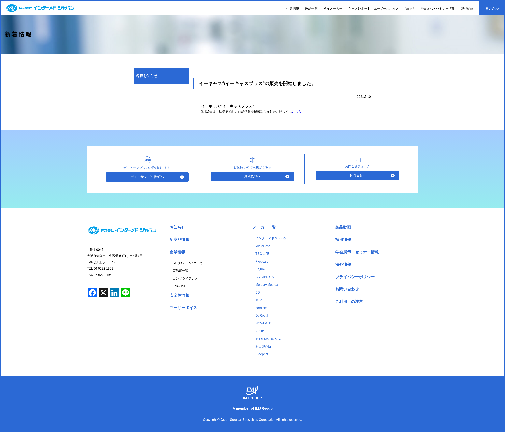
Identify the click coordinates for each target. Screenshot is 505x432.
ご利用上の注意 (349, 301)
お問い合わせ (491, 8)
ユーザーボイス (183, 307)
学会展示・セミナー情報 (437, 8)
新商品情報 (179, 239)
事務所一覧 (180, 270)
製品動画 (467, 8)
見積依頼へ (252, 176)
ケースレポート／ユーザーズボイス (373, 8)
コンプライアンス (185, 278)
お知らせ (177, 227)
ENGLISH (180, 286)
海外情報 (343, 264)
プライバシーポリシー (355, 276)
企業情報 (177, 252)
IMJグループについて (188, 263)
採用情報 (343, 239)
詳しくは (290, 111)
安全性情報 (179, 295)
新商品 (409, 8)
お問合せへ (357, 175)
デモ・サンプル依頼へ (147, 177)
